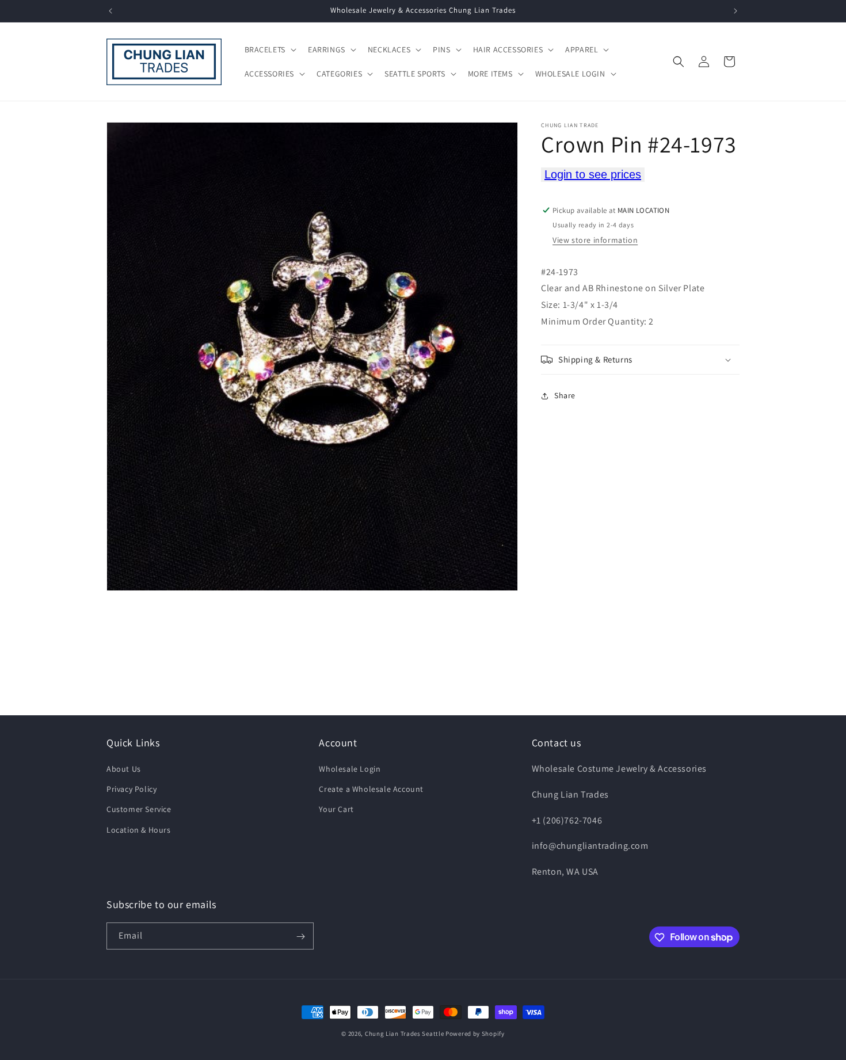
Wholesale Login (349, 769)
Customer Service (139, 809)
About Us (123, 769)
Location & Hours (138, 830)
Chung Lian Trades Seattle (404, 1034)
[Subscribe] (300, 936)
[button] (269, 49)
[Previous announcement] (110, 11)
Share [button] (565, 395)
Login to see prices (592, 174)
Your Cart (336, 809)
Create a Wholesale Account (371, 789)
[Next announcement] (735, 11)
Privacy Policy (131, 789)
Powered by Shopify (475, 1034)
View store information (595, 240)
